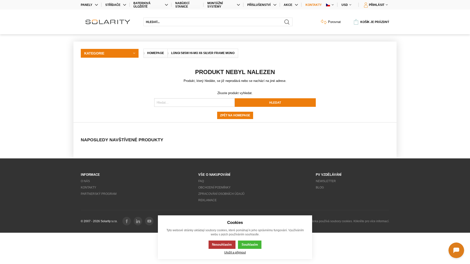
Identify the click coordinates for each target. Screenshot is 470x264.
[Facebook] (126, 221)
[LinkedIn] (138, 221)
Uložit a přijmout (235, 252)
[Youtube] (149, 221)
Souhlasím (250, 244)
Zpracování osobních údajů (221, 194)
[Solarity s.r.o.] (110, 22)
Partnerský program (99, 194)
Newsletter (326, 181)
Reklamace (207, 200)
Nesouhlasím (222, 244)
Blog (320, 187)
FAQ (201, 181)
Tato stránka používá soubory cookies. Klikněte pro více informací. (345, 221)
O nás (85, 181)
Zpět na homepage (235, 115)
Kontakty (314, 5)
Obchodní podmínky (214, 187)
